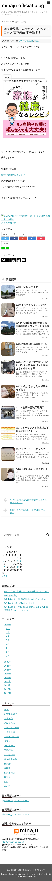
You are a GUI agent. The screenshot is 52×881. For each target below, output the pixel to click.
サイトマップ (39, 870)
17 (3, 567)
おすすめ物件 (10, 714)
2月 (8, 652)
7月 (8, 632)
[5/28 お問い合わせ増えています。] (8, 474)
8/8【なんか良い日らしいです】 (19, 603)
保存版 (7, 768)
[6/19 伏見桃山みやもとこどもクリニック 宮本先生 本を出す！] (32, 238)
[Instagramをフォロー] (13, 260)
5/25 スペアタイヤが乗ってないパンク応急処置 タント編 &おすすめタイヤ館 (32, 365)
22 (18, 567)
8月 (8, 628)
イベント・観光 (11, 727)
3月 (8, 648)
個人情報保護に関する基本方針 (19, 870)
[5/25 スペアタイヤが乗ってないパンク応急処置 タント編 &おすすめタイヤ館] (8, 367)
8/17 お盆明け (10, 595)
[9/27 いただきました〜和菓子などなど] (8, 391)
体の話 (7, 764)
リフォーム (9, 741)
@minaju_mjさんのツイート (15, 800)
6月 (8, 636)
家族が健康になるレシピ (13, 175)
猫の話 (7, 786)
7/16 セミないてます (27, 287)
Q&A (6, 709)
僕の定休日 (9, 773)
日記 (36, 41)
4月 (8, 644)
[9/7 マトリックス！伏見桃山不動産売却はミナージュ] (8, 433)
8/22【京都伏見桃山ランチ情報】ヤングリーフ (26, 591)
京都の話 (8, 750)
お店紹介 (8, 718)
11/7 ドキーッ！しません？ (30, 449)
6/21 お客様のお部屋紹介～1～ (32, 344)
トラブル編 (9, 732)
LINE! (5, 244)
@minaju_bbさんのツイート (15, 814)
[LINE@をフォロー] (24, 260)
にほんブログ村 (8, 223)
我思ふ (7, 777)
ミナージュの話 (25, 41)
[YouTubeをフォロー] (19, 260)
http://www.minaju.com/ (13, 842)
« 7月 (4, 576)
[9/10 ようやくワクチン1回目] (8, 310)
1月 (8, 656)
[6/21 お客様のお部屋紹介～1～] (8, 349)
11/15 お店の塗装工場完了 (30, 407)
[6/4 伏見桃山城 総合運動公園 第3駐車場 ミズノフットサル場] (8, 328)
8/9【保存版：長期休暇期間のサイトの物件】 (26, 599)
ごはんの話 (9, 723)
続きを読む (45, 298)
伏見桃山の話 (10, 759)
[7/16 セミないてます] (8, 292)
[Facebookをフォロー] (8, 260)
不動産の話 (9, 745)
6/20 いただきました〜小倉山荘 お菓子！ (27, 511)
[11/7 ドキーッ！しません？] (8, 454)
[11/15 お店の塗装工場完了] (8, 412)
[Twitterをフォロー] (3, 260)
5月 (8, 640)
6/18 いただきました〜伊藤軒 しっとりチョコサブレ (28, 501)
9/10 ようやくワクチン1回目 (31, 305)
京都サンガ (9, 754)
